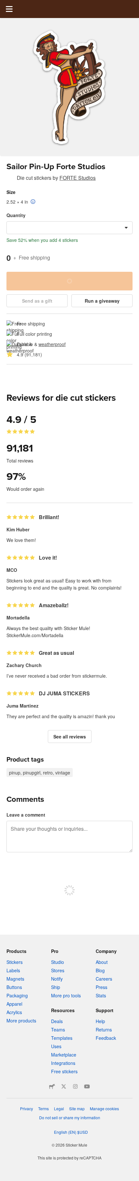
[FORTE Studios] (10, 178)
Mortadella (18, 617)
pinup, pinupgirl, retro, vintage (39, 772)
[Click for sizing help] (33, 202)
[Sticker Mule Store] (52, 1086)
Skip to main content (4, 4)
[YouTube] (87, 1086)
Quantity (16, 215)
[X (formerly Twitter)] (63, 1086)
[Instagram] (75, 1086)
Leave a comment (25, 814)
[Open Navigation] (9, 9)
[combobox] (69, 227)
